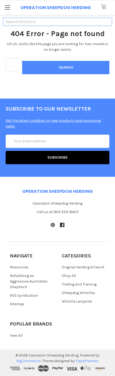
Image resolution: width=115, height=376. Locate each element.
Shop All (69, 275)
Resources (19, 267)
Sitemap (17, 304)
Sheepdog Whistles (78, 293)
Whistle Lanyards (77, 301)
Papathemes (87, 361)
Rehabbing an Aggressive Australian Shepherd (29, 281)
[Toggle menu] (7, 7)
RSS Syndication (24, 295)
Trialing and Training (79, 284)
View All (16, 335)
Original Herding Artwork (83, 267)
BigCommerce (28, 361)
